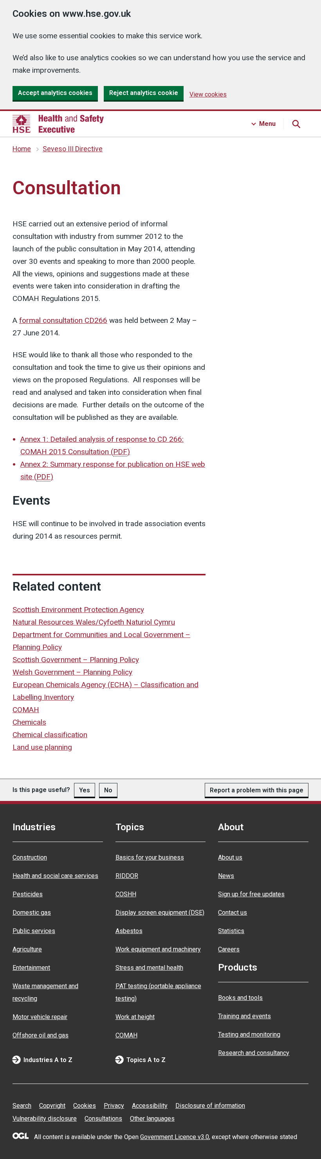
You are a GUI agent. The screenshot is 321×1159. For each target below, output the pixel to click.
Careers (229, 949)
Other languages (152, 1118)
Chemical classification (50, 734)
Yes (84, 790)
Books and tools (240, 997)
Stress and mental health (149, 967)
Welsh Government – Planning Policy (72, 672)
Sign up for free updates (251, 894)
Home (22, 149)
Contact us (232, 912)
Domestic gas (32, 912)
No (108, 790)
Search (22, 1105)
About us (230, 857)
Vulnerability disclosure (45, 1118)
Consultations (103, 1118)
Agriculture (27, 949)
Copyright (52, 1105)
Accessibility (150, 1105)
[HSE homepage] (58, 124)
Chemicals (29, 722)
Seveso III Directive (73, 149)
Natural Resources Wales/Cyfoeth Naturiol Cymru (94, 622)
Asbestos (128, 931)
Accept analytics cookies (55, 93)
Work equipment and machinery (158, 949)
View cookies (208, 94)
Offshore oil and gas (41, 1035)
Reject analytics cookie (143, 93)
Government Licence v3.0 (174, 1137)
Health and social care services (55, 876)
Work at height (135, 1017)
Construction (30, 857)
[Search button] (295, 124)
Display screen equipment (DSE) (159, 912)
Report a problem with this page (256, 790)
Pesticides (28, 894)
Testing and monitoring (249, 1034)
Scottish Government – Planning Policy (76, 659)
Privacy (114, 1105)
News (226, 876)
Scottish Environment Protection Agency (78, 609)
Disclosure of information (210, 1105)
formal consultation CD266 (63, 320)
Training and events (244, 1016)
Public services (34, 931)
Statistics (231, 931)
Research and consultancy (253, 1053)
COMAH (26, 709)
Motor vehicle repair (40, 1017)
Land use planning (42, 747)
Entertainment (31, 967)
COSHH (125, 894)
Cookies (84, 1105)
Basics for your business (149, 857)
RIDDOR (126, 876)
